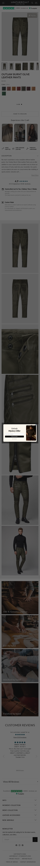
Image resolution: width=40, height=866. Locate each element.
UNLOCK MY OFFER (14, 436)
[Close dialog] (35, 425)
